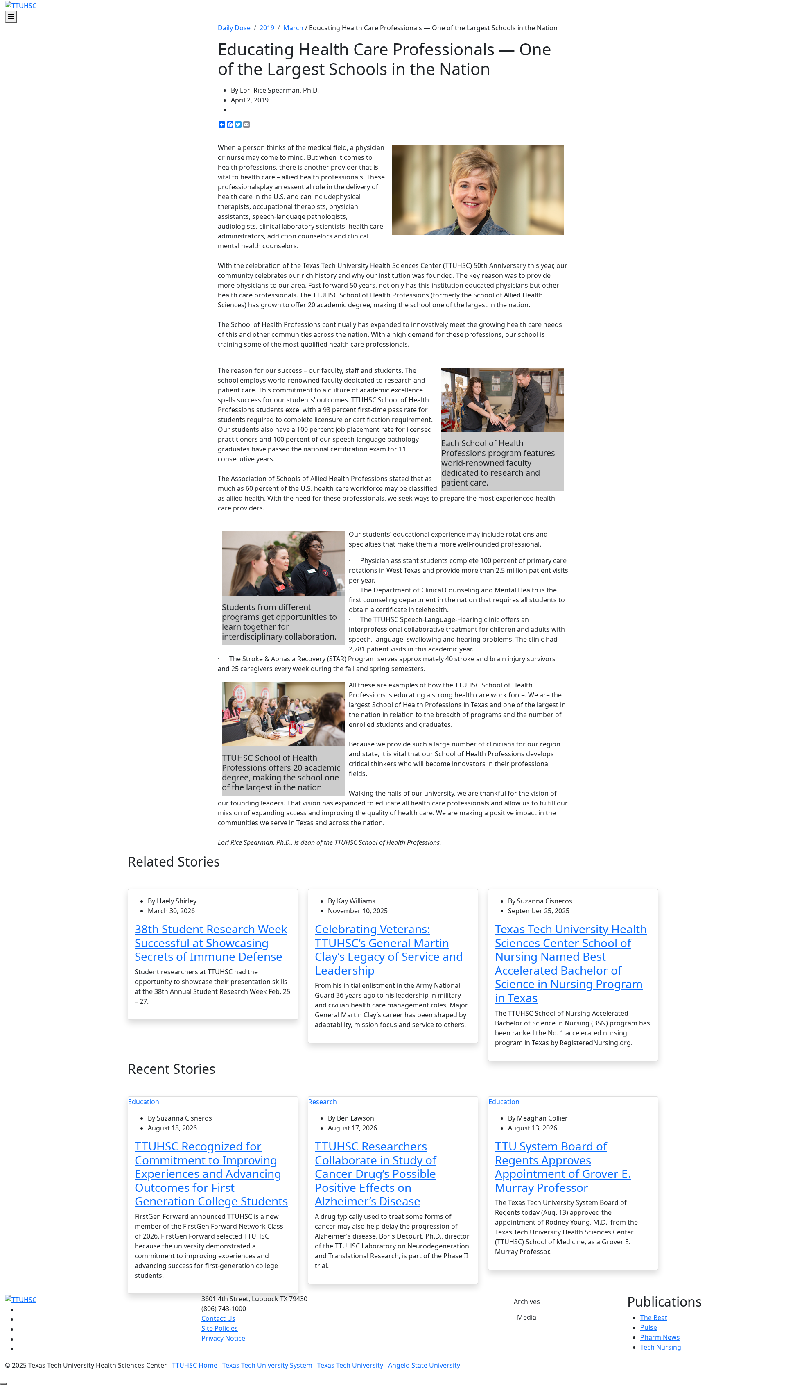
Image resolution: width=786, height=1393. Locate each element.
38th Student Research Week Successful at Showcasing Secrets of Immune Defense (211, 942)
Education (143, 1101)
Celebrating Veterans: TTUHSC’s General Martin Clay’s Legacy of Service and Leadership (389, 949)
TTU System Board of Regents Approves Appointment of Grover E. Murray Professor (563, 1166)
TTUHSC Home (194, 1365)
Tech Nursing (660, 1347)
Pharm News (660, 1337)
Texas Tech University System (267, 1365)
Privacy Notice (223, 1338)
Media (526, 1317)
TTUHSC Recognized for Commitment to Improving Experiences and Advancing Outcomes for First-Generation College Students (211, 1173)
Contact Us (218, 1318)
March (293, 27)
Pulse (648, 1327)
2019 (267, 27)
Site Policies (219, 1328)
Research (322, 1101)
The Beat (653, 1317)
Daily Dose (234, 27)
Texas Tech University (350, 1365)
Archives (527, 1301)
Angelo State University (424, 1365)
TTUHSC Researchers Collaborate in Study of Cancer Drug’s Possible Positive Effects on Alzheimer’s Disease (375, 1173)
